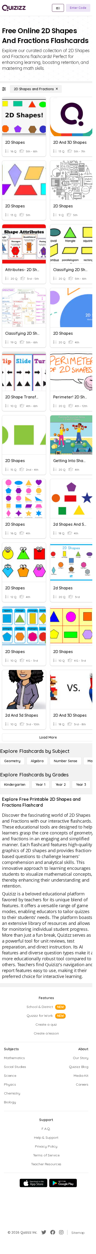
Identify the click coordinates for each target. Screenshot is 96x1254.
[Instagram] (61, 1232)
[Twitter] (43, 1232)
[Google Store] (63, 1183)
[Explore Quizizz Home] (14, 8)
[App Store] (33, 1183)
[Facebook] (52, 1232)
